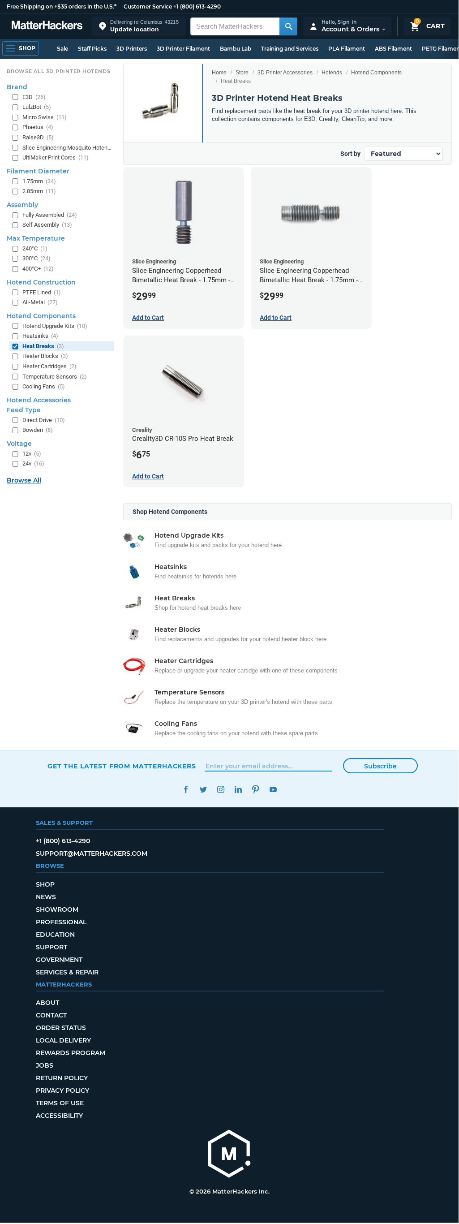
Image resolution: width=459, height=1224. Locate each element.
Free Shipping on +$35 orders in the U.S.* (61, 6)
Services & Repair (67, 972)
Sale (62, 48)
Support (51, 947)
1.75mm (39, 181)
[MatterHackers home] (47, 26)
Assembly (22, 205)
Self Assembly (47, 224)
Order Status (61, 1028)
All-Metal (40, 302)
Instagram (220, 789)
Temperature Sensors (54, 376)
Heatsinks (40, 335)
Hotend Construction (41, 282)
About (47, 1003)
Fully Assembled (49, 214)
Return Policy (62, 1078)
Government (59, 960)
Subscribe (380, 766)
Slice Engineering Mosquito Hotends (67, 147)
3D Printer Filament (183, 48)
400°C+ (38, 268)
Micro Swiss (44, 117)
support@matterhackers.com (91, 853)
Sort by (350, 153)
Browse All (24, 480)
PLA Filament (346, 48)
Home (219, 72)
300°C (36, 258)
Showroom (57, 909)
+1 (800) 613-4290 (197, 6)
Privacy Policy (62, 1090)
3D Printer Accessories (285, 72)
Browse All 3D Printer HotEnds (58, 71)
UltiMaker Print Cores (55, 157)
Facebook (185, 789)
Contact (51, 1015)
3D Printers (131, 48)
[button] (139, 26)
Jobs (44, 1065)
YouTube (273, 789)
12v (31, 453)
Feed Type (24, 410)
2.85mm (39, 191)
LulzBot (36, 106)
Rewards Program (70, 1053)
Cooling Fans (43, 386)
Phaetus (37, 127)
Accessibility (59, 1116)
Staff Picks (92, 48)
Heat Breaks (43, 346)
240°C (34, 248)
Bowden (37, 430)
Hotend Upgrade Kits (54, 326)
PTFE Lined (41, 292)
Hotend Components (376, 72)
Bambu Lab (235, 48)
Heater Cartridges (49, 366)
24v (33, 463)
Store (242, 72)
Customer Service (148, 6)
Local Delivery (63, 1040)
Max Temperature (36, 238)
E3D (34, 97)
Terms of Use (60, 1103)
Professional (61, 922)
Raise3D (38, 137)
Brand (17, 87)
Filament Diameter (38, 171)
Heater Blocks (45, 356)
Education (55, 935)
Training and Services (289, 48)
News (46, 897)
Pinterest (255, 789)
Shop (45, 884)
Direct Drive (43, 420)
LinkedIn (238, 789)
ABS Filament (393, 48)
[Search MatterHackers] (288, 26)
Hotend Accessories (39, 400)
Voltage (19, 444)
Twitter (203, 789)
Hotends (332, 72)
